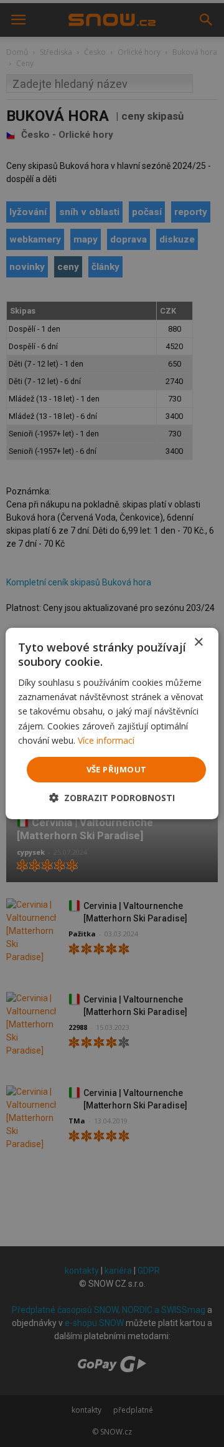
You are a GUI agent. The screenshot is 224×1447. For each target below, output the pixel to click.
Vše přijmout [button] (116, 769)
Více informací (106, 740)
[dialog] (112, 723)
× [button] (198, 642)
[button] (112, 798)
